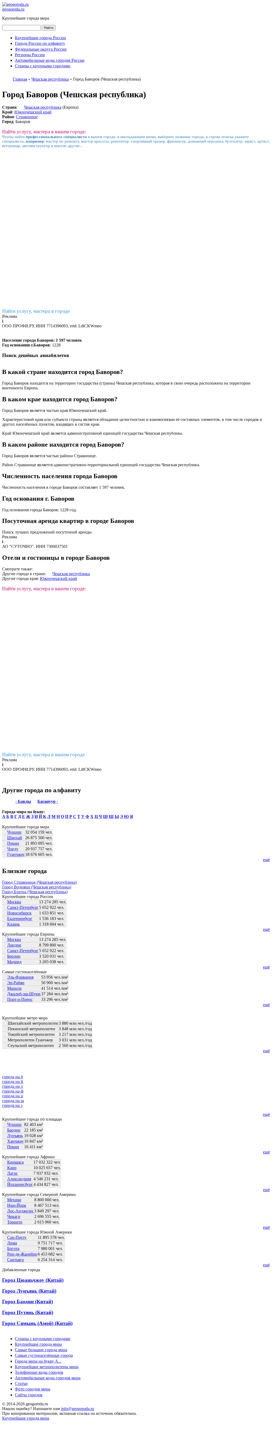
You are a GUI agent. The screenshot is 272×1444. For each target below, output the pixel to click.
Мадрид (14, 961)
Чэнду (12, 849)
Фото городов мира (32, 1389)
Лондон (14, 945)
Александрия (19, 1179)
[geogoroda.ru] (15, 4)
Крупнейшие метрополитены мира (46, 1366)
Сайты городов (28, 1395)
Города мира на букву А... (38, 1361)
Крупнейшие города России (40, 38)
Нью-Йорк (16, 1205)
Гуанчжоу (16, 854)
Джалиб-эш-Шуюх (24, 994)
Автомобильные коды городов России (49, 60)
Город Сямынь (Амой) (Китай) (37, 1323)
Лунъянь (15, 1135)
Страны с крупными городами (42, 66)
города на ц (12, 1096)
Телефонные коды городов (39, 1372)
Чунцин (14, 832)
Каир (11, 1167)
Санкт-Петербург (23, 907)
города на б (12, 1077)
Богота (13, 1248)
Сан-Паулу (17, 1237)
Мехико (14, 1200)
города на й (12, 1081)
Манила (14, 988)
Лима (12, 1243)
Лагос (12, 1173)
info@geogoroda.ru (77, 1408)
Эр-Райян (15, 982)
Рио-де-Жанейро (22, 1254)
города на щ (13, 1100)
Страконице (27, 117)
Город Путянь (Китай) (27, 1312)
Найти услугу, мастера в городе (36, 311)
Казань (13, 924)
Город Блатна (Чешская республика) (34, 892)
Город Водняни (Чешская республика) (36, 887)
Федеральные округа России (41, 49)
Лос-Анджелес (20, 1211)
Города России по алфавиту (40, 43)
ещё (266, 859)
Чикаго (13, 1216)
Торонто (14, 1222)
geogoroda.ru (13, 9)
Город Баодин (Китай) (27, 1301)
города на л (12, 1086)
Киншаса (15, 1162)
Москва (14, 902)
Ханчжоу (15, 1141)
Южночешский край (33, 112)
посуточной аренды (74, 532)
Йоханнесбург (20, 1184)
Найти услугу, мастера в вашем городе (43, 754)
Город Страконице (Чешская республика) (39, 882)
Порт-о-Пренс (20, 999)
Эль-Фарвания (20, 977)
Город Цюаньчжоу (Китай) (32, 1280)
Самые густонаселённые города (44, 1355)
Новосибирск (19, 913)
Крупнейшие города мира (38, 1344)
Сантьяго (15, 1259)
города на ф (12, 1091)
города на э (12, 1105)
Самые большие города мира (41, 1350)
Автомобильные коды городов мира (47, 1378)
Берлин (13, 956)
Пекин (13, 843)
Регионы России (30, 54)
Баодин (13, 1130)
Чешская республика (42, 107)
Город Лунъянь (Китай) (29, 1291)
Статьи (21, 1383)
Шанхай (14, 837)
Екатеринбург (19, 918)
